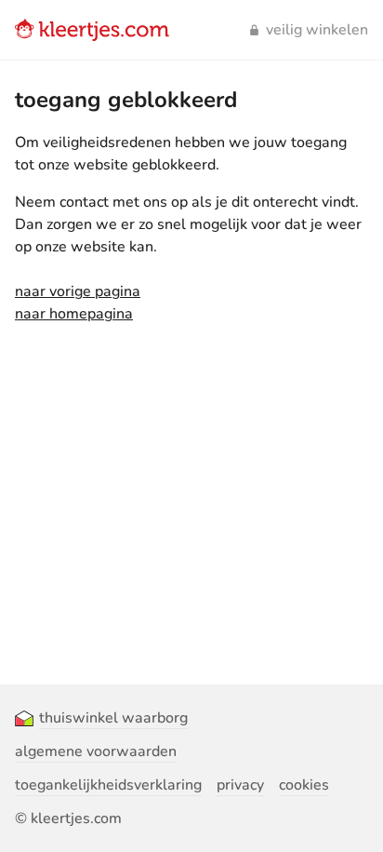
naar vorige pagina (77, 291)
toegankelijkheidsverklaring (108, 785)
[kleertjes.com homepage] (92, 29)
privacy (240, 785)
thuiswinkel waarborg (113, 718)
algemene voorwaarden (96, 751)
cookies (304, 785)
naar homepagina (74, 314)
